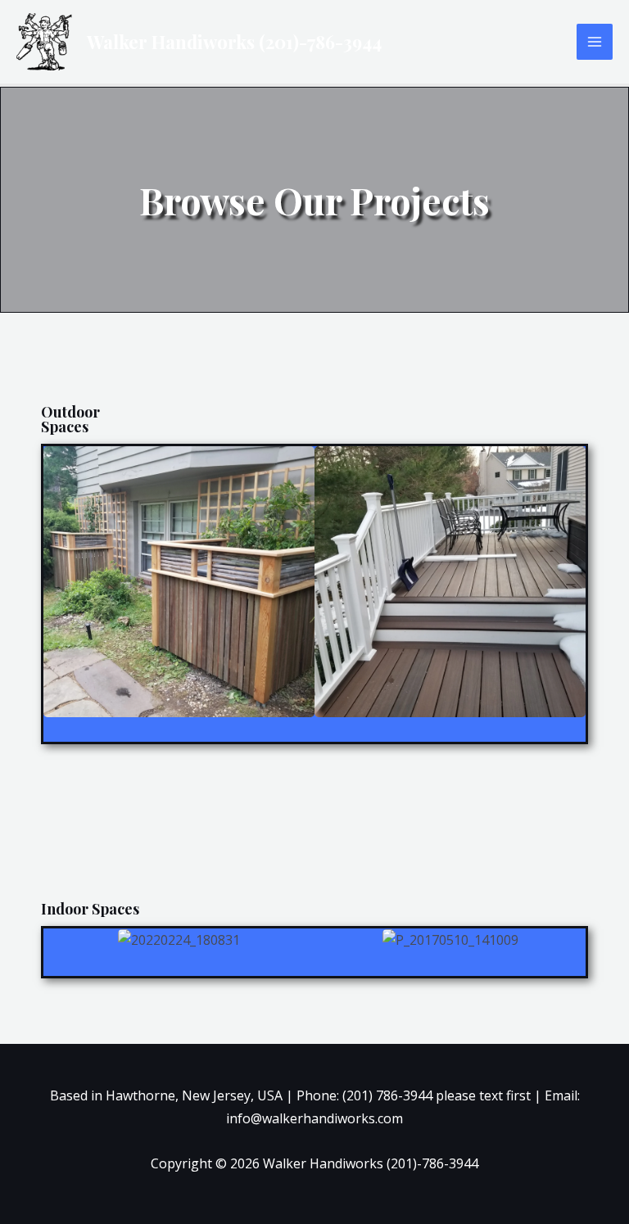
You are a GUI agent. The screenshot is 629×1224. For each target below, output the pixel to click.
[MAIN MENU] (595, 42)
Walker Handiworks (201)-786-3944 (234, 41)
